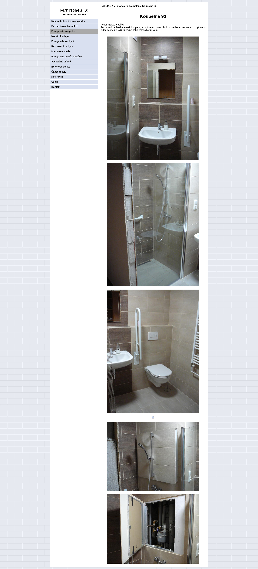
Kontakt (55, 87)
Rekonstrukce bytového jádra (68, 21)
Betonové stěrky (60, 66)
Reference (57, 77)
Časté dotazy (58, 71)
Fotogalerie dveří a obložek (66, 56)
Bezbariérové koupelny (64, 26)
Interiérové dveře (60, 51)
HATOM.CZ (106, 6)
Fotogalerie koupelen (63, 31)
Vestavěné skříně (61, 61)
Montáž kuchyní (60, 36)
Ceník (54, 82)
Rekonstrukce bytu (62, 46)
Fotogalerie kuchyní (62, 41)
